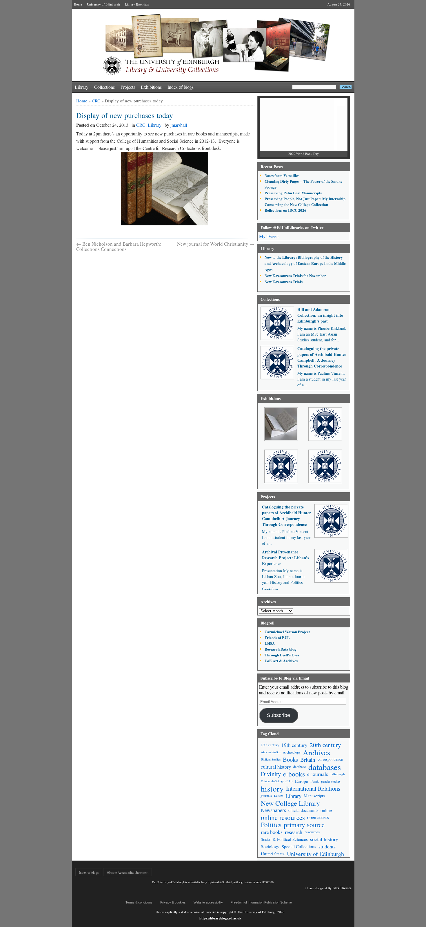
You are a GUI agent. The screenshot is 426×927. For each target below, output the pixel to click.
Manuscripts (314, 796)
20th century (325, 745)
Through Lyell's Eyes (282, 655)
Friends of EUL (277, 637)
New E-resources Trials (284, 281)
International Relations (313, 788)
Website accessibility (208, 902)
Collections (104, 87)
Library (81, 87)
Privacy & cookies (173, 902)
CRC (96, 101)
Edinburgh (337, 774)
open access (318, 817)
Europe (301, 781)
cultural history (276, 766)
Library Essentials (137, 4)
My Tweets (269, 236)
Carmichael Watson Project (287, 631)
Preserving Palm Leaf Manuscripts (293, 192)
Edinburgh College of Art (277, 781)
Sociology (270, 846)
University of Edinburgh (103, 4)
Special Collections (299, 846)
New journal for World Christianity (215, 243)
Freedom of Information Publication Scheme (261, 902)
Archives (316, 752)
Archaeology (292, 752)
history (272, 788)
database (299, 766)
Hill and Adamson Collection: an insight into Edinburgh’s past (320, 315)
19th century (294, 745)
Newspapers (273, 810)
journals (266, 795)
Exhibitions (151, 87)
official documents (303, 810)
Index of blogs (181, 87)
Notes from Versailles (282, 175)
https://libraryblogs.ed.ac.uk (220, 918)
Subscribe (278, 715)
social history (324, 839)
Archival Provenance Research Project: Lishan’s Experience (285, 557)
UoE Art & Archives (281, 660)
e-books (294, 774)
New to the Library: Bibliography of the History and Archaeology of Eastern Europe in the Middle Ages (305, 263)
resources (312, 831)
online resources (283, 817)
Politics (271, 824)
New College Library (290, 803)
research (293, 832)
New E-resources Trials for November (295, 275)
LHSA (270, 643)
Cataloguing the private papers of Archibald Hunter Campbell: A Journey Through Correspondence (321, 357)
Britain (307, 759)
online (326, 810)
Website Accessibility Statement (127, 872)
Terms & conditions (138, 902)
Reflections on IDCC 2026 (285, 210)
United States (273, 854)
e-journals (317, 774)
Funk (314, 781)
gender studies (330, 781)
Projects (128, 87)
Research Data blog (280, 649)
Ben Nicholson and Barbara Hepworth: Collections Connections (118, 246)
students (327, 846)
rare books (272, 831)
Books (290, 759)
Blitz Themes (342, 888)
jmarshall (178, 125)
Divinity (271, 774)
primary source (304, 824)
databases (324, 766)
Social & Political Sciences (284, 839)
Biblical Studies (271, 759)
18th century (270, 744)
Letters (278, 796)
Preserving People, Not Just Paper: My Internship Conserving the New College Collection (305, 201)
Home (78, 4)
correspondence (330, 759)
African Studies (271, 752)
